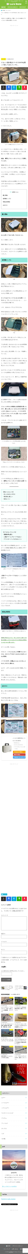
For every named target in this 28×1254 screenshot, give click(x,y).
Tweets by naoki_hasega (8, 1199)
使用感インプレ (7, 198)
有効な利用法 (6, 201)
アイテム (4, 1118)
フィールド (4, 1123)
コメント (4, 915)
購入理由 (5, 195)
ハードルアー (5, 1102)
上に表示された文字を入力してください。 (13, 971)
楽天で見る (17, 754)
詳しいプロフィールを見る (9, 1186)
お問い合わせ (15, 1249)
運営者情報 (22, 1249)
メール (4, 941)
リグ (2, 1133)
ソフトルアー (5, 1108)
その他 (3, 1138)
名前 (3, 933)
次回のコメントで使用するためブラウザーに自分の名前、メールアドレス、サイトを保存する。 (14, 960)
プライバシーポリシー (12, 7)
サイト (3, 949)
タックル (8, 10)
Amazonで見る (18, 752)
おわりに (5, 205)
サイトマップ (22, 7)
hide (17, 192)
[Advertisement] (14, 41)
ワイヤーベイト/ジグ (7, 1113)
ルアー (3, 1097)
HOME (4, 7)
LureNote (11, 1252)
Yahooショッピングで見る (19, 757)
